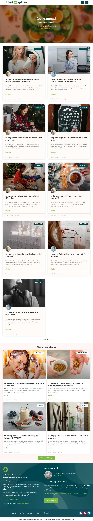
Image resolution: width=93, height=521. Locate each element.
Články (46, 513)
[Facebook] (81, 513)
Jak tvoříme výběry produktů (55, 494)
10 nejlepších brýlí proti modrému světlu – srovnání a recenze (66, 80)
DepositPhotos (23, 503)
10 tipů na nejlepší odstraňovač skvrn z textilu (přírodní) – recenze (23, 80)
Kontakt (30, 513)
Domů (14, 513)
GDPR (38, 513)
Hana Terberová (59, 476)
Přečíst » (8, 94)
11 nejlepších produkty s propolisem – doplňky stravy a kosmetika (65, 384)
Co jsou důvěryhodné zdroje (77, 494)
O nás (22, 513)
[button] (82, 2)
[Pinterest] (85, 513)
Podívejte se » (46, 28)
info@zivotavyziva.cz (10, 499)
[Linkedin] (89, 513)
